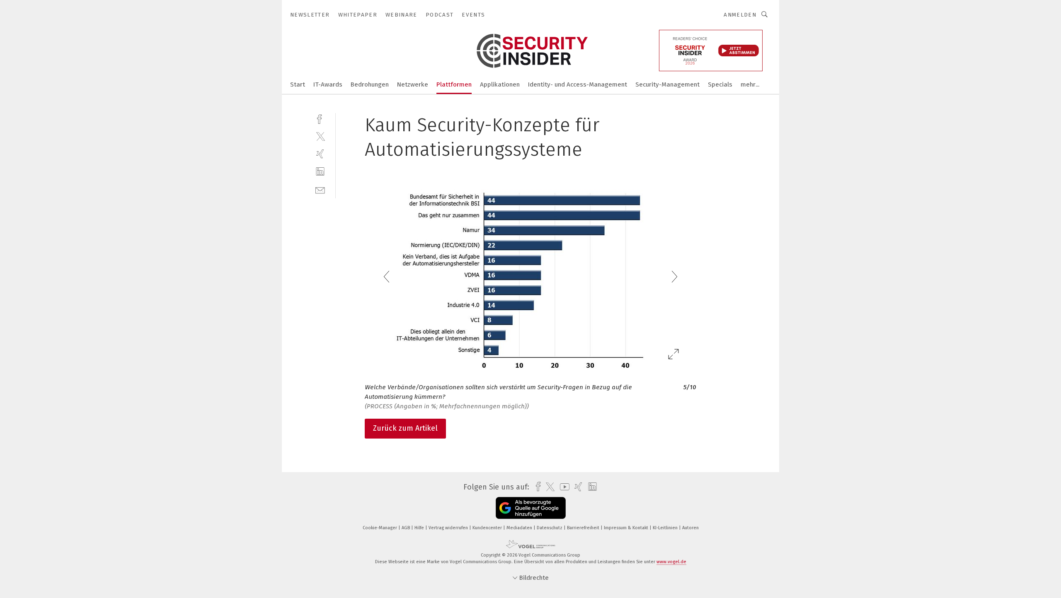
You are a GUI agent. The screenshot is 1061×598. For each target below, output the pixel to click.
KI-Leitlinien (666, 527)
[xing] (320, 154)
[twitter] (320, 136)
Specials (720, 84)
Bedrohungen (370, 84)
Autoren (690, 527)
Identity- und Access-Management (577, 84)
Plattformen (454, 84)
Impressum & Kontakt (626, 527)
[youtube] (562, 487)
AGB (406, 527)
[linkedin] (320, 171)
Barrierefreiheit (584, 527)
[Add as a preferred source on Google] (531, 508)
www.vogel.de (671, 561)
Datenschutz (550, 527)
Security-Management (667, 84)
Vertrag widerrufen (449, 527)
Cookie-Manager (380, 527)
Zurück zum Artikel (405, 428)
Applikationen (500, 84)
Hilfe (419, 527)
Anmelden (740, 14)
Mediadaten (519, 527)
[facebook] (320, 118)
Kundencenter (487, 527)
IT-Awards (327, 84)
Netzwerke (412, 84)
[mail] (320, 189)
